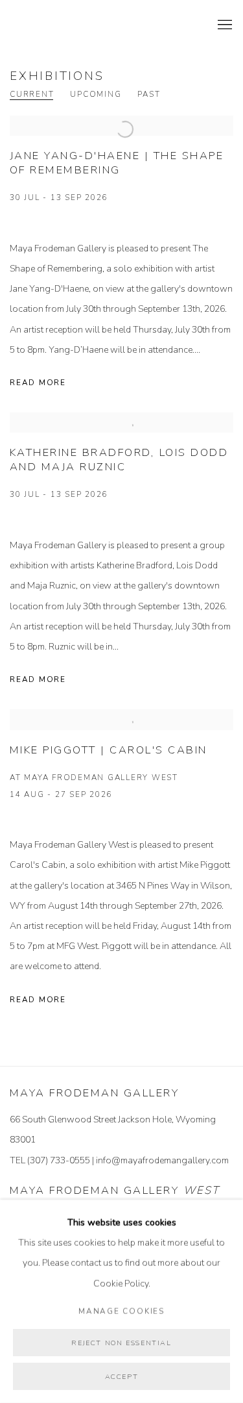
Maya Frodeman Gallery (100, 25)
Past (148, 94)
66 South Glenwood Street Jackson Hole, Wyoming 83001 (113, 1129)
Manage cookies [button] (121, 1311)
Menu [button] (223, 25)
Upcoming (95, 94)
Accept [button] (122, 1377)
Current (32, 94)
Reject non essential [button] (121, 1343)
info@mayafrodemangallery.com (162, 1160)
